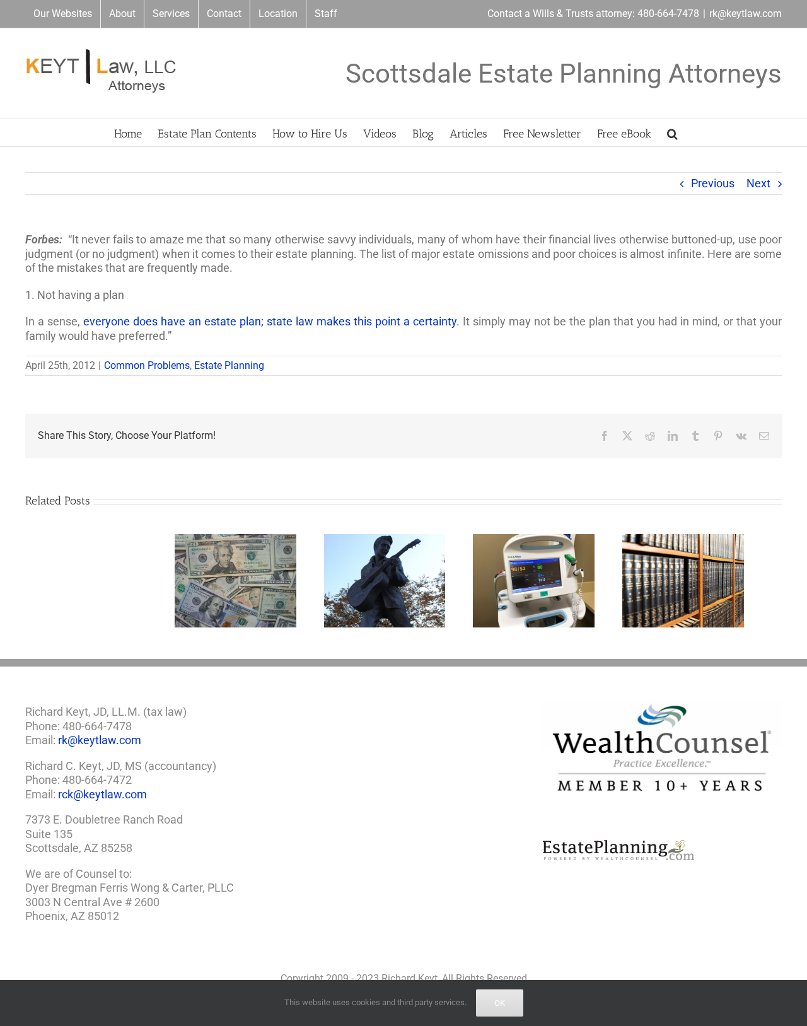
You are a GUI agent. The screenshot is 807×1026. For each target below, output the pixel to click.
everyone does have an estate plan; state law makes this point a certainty (269, 321)
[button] (672, 132)
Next (758, 183)
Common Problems (147, 365)
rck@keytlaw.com (102, 798)
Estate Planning (229, 365)
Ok (499, 1003)
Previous (712, 183)
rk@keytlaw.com (745, 14)
